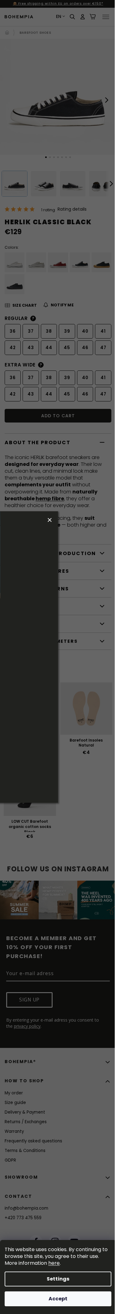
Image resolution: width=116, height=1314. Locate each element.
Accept (58, 1298)
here (54, 1263)
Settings (58, 1278)
